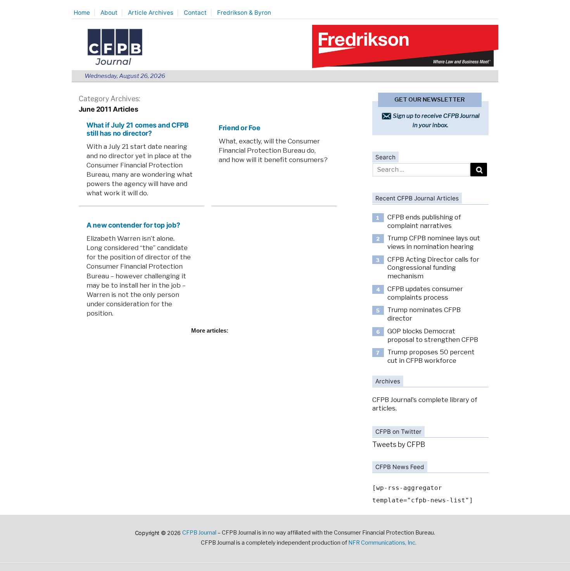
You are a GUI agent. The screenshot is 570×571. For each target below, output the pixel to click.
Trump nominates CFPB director (424, 314)
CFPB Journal (199, 532)
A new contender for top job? (133, 225)
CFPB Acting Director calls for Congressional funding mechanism (433, 267)
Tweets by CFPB (398, 444)
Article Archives (150, 12)
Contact (195, 12)
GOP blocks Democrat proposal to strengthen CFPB (432, 335)
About (108, 12)
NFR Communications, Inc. (382, 542)
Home (82, 12)
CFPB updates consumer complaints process (425, 293)
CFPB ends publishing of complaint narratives (424, 221)
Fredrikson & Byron (244, 12)
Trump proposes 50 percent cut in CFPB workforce (431, 356)
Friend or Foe (239, 128)
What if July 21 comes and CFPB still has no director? (137, 129)
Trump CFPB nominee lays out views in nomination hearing (433, 242)
